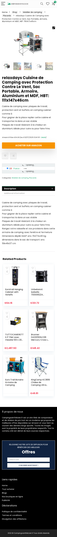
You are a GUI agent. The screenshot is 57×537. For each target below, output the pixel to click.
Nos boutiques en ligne (12, 496)
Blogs (4, 493)
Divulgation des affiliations (14, 519)
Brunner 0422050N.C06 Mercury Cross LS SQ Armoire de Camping (40, 340)
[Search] (42, 3)
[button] (53, 27)
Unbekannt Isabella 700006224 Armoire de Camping (37, 294)
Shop (14, 12)
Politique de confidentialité (14, 511)
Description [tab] (10, 188)
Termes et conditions (12, 515)
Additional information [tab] (14, 193)
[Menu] (3, 3)
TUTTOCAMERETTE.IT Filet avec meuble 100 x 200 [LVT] (14, 338)
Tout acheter (8, 489)
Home (5, 12)
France (16, 168)
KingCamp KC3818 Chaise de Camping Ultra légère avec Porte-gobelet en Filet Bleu (40, 386)
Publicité (6, 500)
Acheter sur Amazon (28, 145)
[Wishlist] (47, 3)
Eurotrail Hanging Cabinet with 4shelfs (14, 292)
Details (43, 137)
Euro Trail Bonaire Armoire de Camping (14, 382)
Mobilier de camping (32, 12)
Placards (7, 15)
